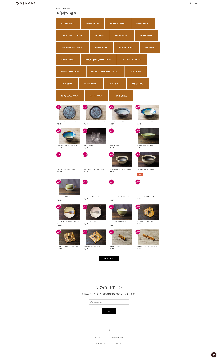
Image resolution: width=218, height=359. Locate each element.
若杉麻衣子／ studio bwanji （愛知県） (105, 71)
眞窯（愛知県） (150, 47)
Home (58, 8)
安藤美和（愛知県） (143, 23)
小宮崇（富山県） (135, 71)
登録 (109, 311)
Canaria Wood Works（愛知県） (72, 47)
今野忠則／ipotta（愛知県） (71, 71)
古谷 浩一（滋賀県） (68, 23)
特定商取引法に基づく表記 (117, 337)
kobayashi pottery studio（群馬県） (98, 59)
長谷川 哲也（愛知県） (118, 23)
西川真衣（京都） (138, 84)
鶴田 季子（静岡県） (91, 84)
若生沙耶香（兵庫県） (126, 47)
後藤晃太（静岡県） (122, 35)
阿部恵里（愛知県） (146, 35)
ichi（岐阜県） (100, 35)
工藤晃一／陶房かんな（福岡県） (72, 35)
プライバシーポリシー (100, 337)
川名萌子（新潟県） (68, 59)
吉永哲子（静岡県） (93, 23)
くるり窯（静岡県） (121, 96)
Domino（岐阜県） (96, 96)
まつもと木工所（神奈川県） (132, 59)
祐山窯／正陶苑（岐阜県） (70, 96)
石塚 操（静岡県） (115, 84)
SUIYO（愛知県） (67, 84)
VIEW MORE (109, 258)
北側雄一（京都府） (101, 47)
